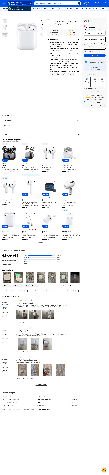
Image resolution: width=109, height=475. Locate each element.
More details (55, 34)
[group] (54, 26)
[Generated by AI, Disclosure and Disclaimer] (78, 79)
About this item (7, 115)
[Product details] (78, 120)
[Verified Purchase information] (31, 300)
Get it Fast (54, 8)
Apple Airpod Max (76, 396)
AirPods (39, 402)
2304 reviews (72, 34)
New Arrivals (70, 8)
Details (98, 102)
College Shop (46, 8)
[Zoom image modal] (41, 28)
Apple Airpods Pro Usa (8, 396)
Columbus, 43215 (92, 88)
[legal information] (96, 23)
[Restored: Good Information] (97, 39)
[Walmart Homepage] (4, 3)
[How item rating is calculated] (17, 260)
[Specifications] (78, 125)
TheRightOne (99, 95)
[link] (31, 175)
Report (32, 322)
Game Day (88, 8)
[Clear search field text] (75, 3)
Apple (48, 19)
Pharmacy (61, 8)
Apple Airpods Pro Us (42, 396)
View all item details (53, 79)
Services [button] (16, 8)
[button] (87, 3)
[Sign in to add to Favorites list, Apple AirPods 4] (15, 181)
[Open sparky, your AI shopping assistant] (104, 470)
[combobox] (57, 3)
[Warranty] (78, 130)
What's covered (100, 62)
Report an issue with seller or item (94, 99)
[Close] (29, 8)
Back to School (36, 8)
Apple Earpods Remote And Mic (44, 399)
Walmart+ (95, 8)
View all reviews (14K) (41, 384)
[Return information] (102, 29)
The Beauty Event (79, 8)
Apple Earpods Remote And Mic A (11, 399)
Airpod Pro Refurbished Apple (10, 402)
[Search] (79, 3)
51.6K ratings (58, 25)
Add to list (90, 105)
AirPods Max (74, 399)
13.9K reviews (17, 257)
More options (96, 91)
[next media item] (41, 34)
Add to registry (102, 105)
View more (40, 242)
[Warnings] (78, 134)
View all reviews (7, 264)
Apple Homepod (75, 405)
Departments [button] (6, 8)
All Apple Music (41, 405)
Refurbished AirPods (8, 405)
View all (77, 270)
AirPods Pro (74, 402)
